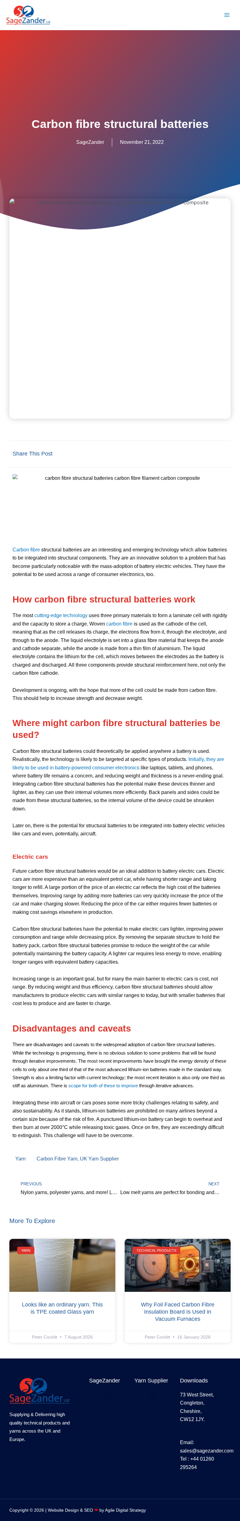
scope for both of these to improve (103, 1085)
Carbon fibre (26, 549)
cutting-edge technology (61, 615)
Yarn (20, 1158)
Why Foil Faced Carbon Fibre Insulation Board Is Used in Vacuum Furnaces (177, 1311)
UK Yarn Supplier (99, 1158)
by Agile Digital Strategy (120, 1510)
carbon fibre (119, 623)
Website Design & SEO (71, 1510)
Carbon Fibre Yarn (57, 1158)
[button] (163, 454)
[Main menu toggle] (227, 15)
